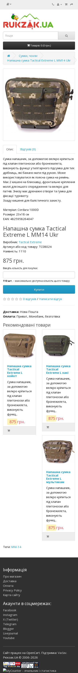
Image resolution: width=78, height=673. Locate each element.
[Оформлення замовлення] (71, 4)
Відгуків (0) (28, 149)
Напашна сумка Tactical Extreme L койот (19, 371)
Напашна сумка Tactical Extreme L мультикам (58, 477)
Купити (39, 289)
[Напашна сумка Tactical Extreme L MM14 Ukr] (39, 105)
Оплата (8, 586)
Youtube (9, 638)
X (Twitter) (10, 619)
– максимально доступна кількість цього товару (36, 281)
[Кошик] (66, 4)
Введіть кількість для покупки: (20, 268)
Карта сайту (11, 595)
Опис (9, 149)
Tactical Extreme (30, 242)
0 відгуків (29, 299)
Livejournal (10, 633)
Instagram (10, 615)
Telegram (9, 624)
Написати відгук (50, 299)
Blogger (8, 629)
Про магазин (12, 576)
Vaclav (62, 653)
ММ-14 (16, 547)
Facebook (9, 610)
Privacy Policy (12, 590)
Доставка (9, 581)
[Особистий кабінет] (59, 4)
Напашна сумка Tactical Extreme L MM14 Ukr (39, 60)
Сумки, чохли (28, 56)
